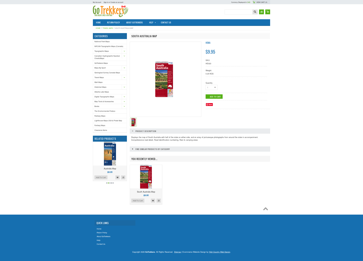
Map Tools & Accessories (104, 101)
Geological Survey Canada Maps (107, 72)
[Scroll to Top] (266, 209)
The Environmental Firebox (104, 111)
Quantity (209, 82)
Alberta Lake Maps (101, 92)
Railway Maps (99, 116)
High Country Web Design (219, 252)
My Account (97, 2)
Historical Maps (100, 87)
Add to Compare (105, 177)
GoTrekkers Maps (101, 63)
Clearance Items (100, 130)
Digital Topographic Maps (104, 96)
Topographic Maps (101, 51)
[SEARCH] (255, 12)
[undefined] (164, 96)
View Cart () (261, 2)
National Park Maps (102, 41)
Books (96, 106)
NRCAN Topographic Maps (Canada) (108, 46)
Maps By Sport (100, 67)
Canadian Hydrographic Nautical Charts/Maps (107, 57)
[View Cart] (267, 11)
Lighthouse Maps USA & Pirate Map (108, 120)
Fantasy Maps (99, 125)
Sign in (106, 2)
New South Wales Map (125, 168)
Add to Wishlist (99, 177)
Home (98, 28)
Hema (208, 42)
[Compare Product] (261, 11)
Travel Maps (108, 28)
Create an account (116, 2)
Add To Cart (117, 177)
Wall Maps (98, 82)
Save (210, 104)
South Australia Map (146, 191)
